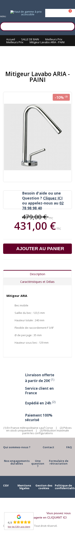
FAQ (69, 447)
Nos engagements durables (17, 462)
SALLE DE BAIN (30, 39)
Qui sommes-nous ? (16, 447)
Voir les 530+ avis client (19, 526)
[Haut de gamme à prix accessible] (26, 13)
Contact (48, 447)
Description (37, 274)
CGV (6, 485)
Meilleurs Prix (53, 39)
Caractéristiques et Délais (37, 282)
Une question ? (37, 463)
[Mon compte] (60, 13)
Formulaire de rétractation (58, 462)
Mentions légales (24, 487)
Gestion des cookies (43, 487)
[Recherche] (70, 26)
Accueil (10, 39)
